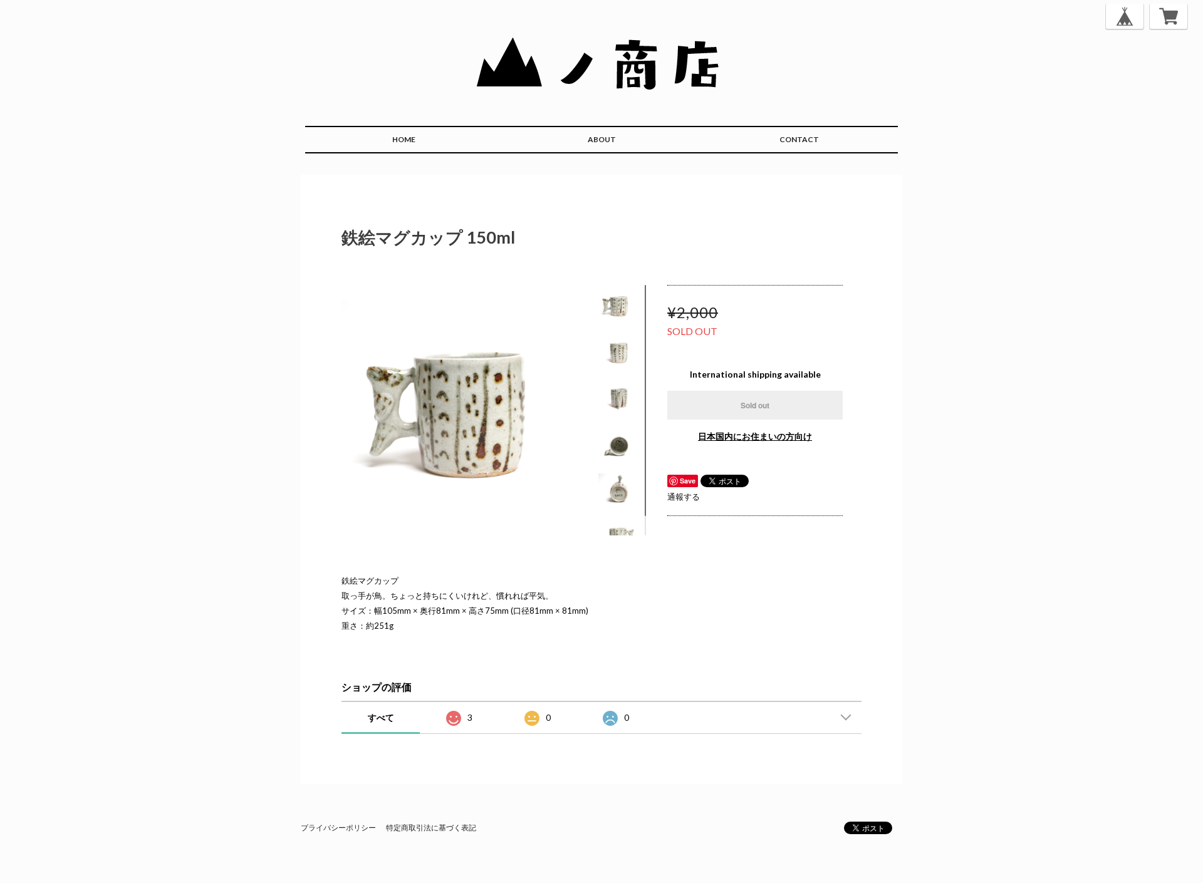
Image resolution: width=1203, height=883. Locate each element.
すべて (381, 717)
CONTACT (799, 139)
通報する (683, 497)
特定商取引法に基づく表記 (431, 827)
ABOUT (602, 139)
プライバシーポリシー (338, 827)
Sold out (755, 405)
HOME (403, 139)
